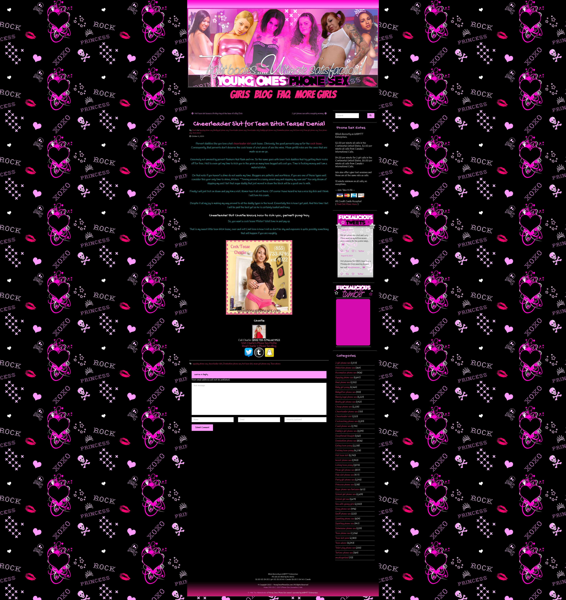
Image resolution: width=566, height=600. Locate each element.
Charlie (194, 130)
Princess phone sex (344, 484)
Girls (239, 94)
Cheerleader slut (253, 130)
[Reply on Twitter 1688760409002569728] (342, 274)
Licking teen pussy (344, 465)
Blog (263, 94)
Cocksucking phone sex (346, 421)
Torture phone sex (344, 552)
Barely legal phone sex (346, 397)
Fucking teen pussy (344, 450)
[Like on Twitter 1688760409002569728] (354, 274)
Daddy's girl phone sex (268, 130)
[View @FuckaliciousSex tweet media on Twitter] (343, 245)
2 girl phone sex (342, 363)
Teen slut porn (342, 538)
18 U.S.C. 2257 (275, 587)
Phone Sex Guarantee (290, 587)
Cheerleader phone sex (237, 130)
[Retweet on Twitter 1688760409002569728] (348, 274)
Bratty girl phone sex (220, 130)
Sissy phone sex (343, 508)
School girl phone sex (345, 494)
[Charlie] (259, 331)
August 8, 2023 (347, 230)
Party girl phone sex (344, 479)
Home (266, 587)
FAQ (283, 94)
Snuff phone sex (343, 513)
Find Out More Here (347, 204)
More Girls (315, 94)
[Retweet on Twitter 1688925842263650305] (348, 251)
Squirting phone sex (344, 523)
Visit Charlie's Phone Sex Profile (259, 343)
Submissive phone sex (345, 528)
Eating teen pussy (343, 445)
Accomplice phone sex (345, 372)
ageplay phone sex (200, 363)
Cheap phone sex (343, 406)
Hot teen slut (298, 130)
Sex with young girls (344, 504)
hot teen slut (247, 363)
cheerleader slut (242, 143)
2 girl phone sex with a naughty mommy (308, 113)
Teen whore (196, 133)
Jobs (300, 587)
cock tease (316, 143)
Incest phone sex (343, 460)
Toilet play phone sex (345, 547)
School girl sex (342, 499)
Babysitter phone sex (345, 392)
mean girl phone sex (262, 363)
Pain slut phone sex (344, 474)
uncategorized (342, 557)
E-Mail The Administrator (257, 593)
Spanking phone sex (344, 518)
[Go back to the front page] (283, 48)
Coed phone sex (343, 426)
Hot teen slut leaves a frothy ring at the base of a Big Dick (218, 113)
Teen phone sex (342, 533)
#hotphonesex (353, 267)
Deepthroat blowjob (344, 436)
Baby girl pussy (342, 387)
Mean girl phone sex (310, 130)
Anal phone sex (342, 382)
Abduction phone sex (345, 367)
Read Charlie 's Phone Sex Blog (259, 346)
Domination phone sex (284, 130)
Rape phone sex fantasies (347, 489)
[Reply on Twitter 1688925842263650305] (342, 251)
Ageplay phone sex (206, 130)
